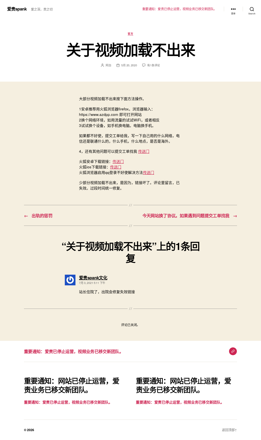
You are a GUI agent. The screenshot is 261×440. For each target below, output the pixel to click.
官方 (130, 34)
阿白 (108, 65)
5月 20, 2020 (129, 65)
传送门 (143, 151)
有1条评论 (153, 65)
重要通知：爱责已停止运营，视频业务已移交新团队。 (179, 9)
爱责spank (17, 9)
